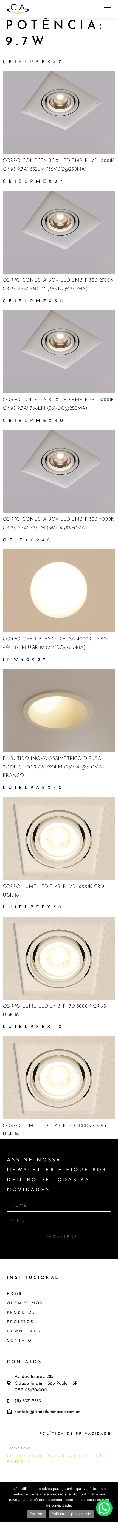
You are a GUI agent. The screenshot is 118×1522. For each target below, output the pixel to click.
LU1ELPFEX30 (33, 907)
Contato (19, 1341)
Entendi (36, 1514)
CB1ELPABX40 (33, 62)
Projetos (20, 1322)
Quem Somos (25, 1303)
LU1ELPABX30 (33, 788)
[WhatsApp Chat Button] (104, 1508)
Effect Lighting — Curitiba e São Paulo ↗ (56, 1459)
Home (15, 1294)
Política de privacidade (71, 1514)
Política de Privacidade (75, 1434)
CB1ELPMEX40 (34, 421)
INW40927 (25, 660)
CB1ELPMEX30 (34, 301)
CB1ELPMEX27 (34, 181)
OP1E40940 (28, 540)
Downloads (24, 1331)
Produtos (21, 1312)
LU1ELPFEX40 (33, 1027)
